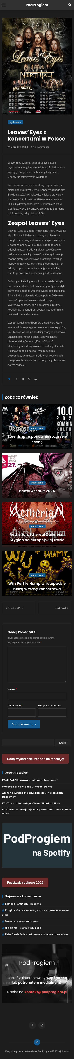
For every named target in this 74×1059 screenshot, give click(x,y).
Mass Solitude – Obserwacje (51, 934)
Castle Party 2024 (28, 921)
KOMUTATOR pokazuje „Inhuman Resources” (29, 780)
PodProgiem (37, 4)
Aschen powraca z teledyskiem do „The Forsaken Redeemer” (32, 795)
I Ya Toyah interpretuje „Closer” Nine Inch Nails (31, 803)
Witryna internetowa (49, 705)
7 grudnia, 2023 (19, 147)
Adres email (15, 705)
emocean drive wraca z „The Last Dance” (27, 786)
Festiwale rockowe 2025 (25, 882)
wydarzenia (15, 122)
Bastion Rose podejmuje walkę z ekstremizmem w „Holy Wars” (36, 811)
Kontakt (65, 1051)
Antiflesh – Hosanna (29, 904)
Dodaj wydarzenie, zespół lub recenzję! (35, 759)
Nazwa (12, 689)
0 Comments (42, 147)
